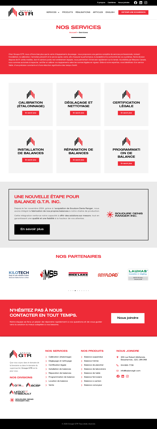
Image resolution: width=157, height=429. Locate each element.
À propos (101, 3)
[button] (68, 290)
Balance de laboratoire (95, 369)
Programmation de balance (61, 377)
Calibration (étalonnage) (60, 357)
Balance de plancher (94, 365)
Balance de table (92, 373)
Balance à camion (92, 381)
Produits (67, 12)
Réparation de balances (59, 373)
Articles (98, 12)
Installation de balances (59, 369)
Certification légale (57, 365)
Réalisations (83, 12)
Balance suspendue (93, 357)
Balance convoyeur (93, 385)
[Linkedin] (141, 3)
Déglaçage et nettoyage (60, 361)
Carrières (112, 3)
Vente (51, 385)
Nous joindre (123, 3)
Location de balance (58, 381)
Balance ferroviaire (93, 377)
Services (51, 12)
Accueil (73, 33)
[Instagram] (146, 3)
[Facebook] (136, 3)
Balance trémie (91, 361)
